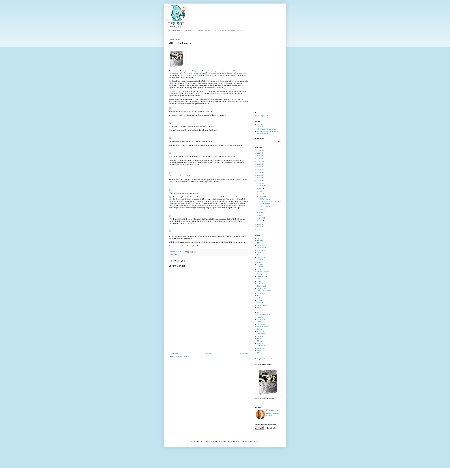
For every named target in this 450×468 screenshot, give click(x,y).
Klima (259, 307)
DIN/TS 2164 (261, 257)
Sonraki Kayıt (173, 353)
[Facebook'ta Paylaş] (192, 252)
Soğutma (260, 336)
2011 (259, 229)
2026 (259, 150)
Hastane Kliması (262, 288)
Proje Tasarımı (261, 324)
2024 (259, 156)
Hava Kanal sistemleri (264, 291)
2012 (259, 227)
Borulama (260, 245)
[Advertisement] (208, 335)
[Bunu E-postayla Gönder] (186, 252)
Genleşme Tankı (262, 276)
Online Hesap (261, 319)
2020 (259, 167)
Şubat (261, 218)
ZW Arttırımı (260, 353)
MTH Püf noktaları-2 (265, 206)
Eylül (260, 194)
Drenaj (259, 262)
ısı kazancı (194, 75)
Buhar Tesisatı (261, 248)
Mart (260, 215)
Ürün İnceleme (261, 346)
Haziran (261, 197)
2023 (259, 158)
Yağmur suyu (261, 348)
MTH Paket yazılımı (175, 91)
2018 (259, 172)
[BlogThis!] (188, 252)
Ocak (261, 220)
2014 (259, 183)
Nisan (261, 212)
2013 (259, 224)
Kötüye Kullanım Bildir (264, 359)
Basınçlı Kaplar (262, 240)
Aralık (261, 186)
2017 (259, 175)
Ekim (260, 191)
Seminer (259, 329)
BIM (258, 243)
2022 (259, 161)
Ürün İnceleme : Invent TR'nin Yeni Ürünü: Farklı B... (270, 202)
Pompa (259, 322)
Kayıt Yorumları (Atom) (181, 357)
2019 (259, 169)
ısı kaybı (183, 75)
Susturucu (260, 338)
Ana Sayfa (208, 353)
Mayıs (261, 210)
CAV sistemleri (261, 250)
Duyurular (260, 267)
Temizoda (260, 343)
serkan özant (261, 331)
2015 (259, 180)
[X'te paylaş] (190, 252)
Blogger (237, 441)
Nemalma (260, 317)
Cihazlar (259, 252)
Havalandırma (261, 293)
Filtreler (259, 274)
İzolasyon (260, 303)
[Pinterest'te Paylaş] (195, 252)
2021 (259, 164)
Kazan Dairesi (261, 305)
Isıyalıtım (259, 300)
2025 (259, 153)
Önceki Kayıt (244, 353)
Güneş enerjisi (261, 283)
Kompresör (260, 310)
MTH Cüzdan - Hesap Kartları (266, 129)
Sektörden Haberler (263, 326)
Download (260, 259)
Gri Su (259, 279)
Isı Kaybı (259, 298)
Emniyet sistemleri (263, 271)
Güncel (259, 281)
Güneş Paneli (261, 286)
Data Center (261, 255)
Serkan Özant (273, 410)
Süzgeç (259, 341)
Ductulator (260, 264)
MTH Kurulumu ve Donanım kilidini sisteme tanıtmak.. (268, 132)
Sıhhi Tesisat (261, 334)
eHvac (259, 269)
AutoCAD (260, 238)
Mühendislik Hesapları (264, 314)
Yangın (259, 350)
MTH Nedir (260, 127)
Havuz (259, 295)
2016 (259, 178)
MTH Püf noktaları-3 (265, 199)
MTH (202, 242)
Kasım (261, 188)
